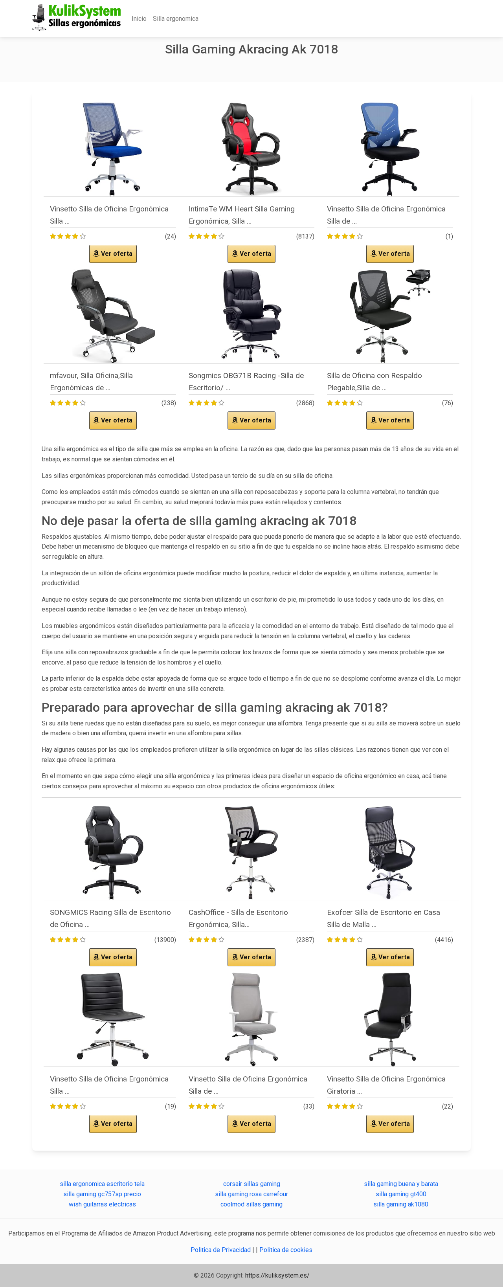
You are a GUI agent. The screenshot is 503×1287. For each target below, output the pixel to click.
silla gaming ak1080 (400, 1204)
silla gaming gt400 (401, 1194)
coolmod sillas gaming (251, 1204)
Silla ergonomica (175, 18)
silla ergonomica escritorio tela (102, 1184)
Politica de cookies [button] (285, 1250)
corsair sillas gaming (251, 1184)
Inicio (139, 18)
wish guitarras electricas (102, 1204)
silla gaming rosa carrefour (251, 1194)
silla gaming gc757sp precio (102, 1194)
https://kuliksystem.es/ (277, 1275)
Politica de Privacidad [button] (221, 1250)
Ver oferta (115, 253)
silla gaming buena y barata (401, 1184)
